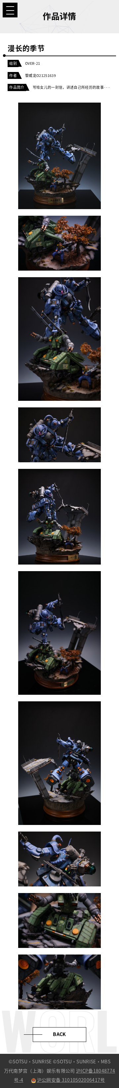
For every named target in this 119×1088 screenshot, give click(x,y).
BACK (59, 1034)
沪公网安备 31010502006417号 (71, 1080)
